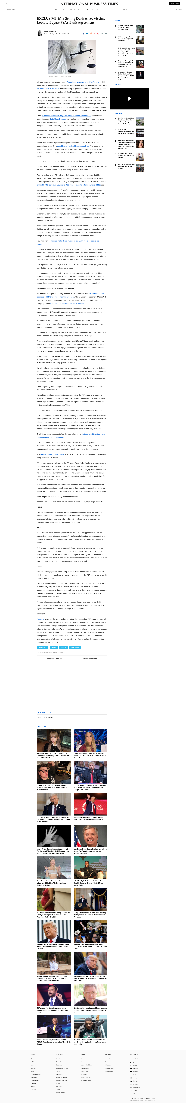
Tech (107, 10)
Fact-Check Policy (86, 1080)
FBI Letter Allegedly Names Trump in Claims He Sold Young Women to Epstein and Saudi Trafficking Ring (53, 819)
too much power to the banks (48, 89)
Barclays (40, 619)
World (57, 10)
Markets (72, 10)
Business (81, 10)
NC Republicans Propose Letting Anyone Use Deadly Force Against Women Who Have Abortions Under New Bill (54, 915)
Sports (33, 1086)
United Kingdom (109, 1068)
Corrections (84, 1074)
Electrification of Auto (62, 1068)
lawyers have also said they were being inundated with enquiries (66, 116)
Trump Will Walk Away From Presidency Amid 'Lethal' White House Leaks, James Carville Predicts (53, 947)
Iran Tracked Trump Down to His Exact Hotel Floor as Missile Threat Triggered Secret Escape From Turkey (90, 788)
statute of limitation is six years (52, 454)
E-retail (58, 1059)
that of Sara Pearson (58, 119)
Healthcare (59, 1065)
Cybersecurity (60, 1074)
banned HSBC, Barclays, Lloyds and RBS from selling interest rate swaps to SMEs (69, 185)
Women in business (61, 1080)
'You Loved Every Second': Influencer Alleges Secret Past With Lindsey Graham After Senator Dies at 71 (90, 851)
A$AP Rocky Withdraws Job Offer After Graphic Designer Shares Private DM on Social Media (88, 883)
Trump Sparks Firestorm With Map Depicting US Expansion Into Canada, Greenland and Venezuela (90, 915)
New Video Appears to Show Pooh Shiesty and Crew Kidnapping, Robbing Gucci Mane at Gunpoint (90, 1042)
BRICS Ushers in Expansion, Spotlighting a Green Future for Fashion (126, 131)
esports (58, 1083)
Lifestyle (126, 10)
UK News (65, 10)
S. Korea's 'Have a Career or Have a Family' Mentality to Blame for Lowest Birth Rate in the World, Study (126, 52)
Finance (58, 1071)
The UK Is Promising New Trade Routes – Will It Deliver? (126, 166)
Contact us (84, 1062)
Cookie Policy (84, 1071)
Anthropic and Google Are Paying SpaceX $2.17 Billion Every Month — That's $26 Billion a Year (90, 947)
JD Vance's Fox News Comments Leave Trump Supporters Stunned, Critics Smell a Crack (52, 1010)
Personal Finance (97, 10)
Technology (34, 1077)
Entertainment (116, 10)
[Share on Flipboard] (94, 33)
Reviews (134, 10)
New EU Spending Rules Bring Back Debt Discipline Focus (125, 27)
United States (109, 1071)
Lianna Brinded (51, 31)
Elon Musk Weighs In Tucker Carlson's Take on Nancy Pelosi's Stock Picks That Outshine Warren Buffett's (126, 76)
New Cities (59, 1086)
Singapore (108, 1065)
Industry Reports (60, 1092)
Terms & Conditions (86, 1065)
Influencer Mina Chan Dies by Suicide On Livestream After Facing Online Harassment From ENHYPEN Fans (53, 756)
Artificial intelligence (61, 1077)
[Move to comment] (105, 33)
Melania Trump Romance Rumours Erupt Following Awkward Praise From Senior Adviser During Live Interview (52, 978)
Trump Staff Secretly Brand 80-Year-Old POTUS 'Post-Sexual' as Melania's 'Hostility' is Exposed (54, 1042)
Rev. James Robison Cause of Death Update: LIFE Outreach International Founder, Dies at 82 (90, 1010)
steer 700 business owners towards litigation (67, 304)
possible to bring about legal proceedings (73, 146)
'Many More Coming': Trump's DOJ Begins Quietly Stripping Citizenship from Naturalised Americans (90, 978)
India (106, 1062)
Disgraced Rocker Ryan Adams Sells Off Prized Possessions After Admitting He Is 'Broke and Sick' (52, 788)
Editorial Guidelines (90, 658)
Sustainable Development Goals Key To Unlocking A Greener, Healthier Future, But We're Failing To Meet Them (126, 144)
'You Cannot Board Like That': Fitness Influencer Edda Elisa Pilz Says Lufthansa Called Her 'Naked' (52, 883)
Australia (107, 1059)
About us (83, 1059)
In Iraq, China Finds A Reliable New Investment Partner (126, 155)
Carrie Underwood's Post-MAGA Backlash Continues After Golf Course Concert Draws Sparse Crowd (90, 756)
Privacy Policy (85, 1068)
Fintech (58, 1089)
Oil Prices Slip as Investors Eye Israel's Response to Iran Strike (126, 38)
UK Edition (179, 10)
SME (88, 10)
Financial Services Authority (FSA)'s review (83, 82)
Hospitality (59, 1062)
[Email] (102, 33)
